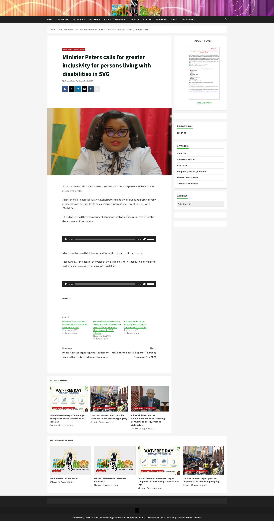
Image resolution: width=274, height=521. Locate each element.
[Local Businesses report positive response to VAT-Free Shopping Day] (109, 399)
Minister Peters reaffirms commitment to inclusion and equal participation (75, 324)
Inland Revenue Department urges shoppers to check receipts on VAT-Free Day (68, 418)
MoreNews (182, 517)
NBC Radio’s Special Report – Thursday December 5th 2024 (134, 353)
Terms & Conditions (187, 183)
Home (49, 19)
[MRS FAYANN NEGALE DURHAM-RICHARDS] (115, 460)
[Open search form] (226, 19)
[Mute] (144, 239)
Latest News (78, 19)
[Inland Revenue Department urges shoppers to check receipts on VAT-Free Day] (69, 399)
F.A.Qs (174, 19)
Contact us (187, 19)
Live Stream (62, 19)
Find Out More (204, 102)
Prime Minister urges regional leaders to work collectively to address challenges (85, 353)
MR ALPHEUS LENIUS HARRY (64, 478)
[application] (109, 239)
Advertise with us (186, 159)
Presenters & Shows (114, 19)
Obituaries (94, 19)
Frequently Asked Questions (191, 171)
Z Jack (54, 425)
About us (181, 153)
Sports (135, 19)
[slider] (151, 239)
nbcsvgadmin (69, 81)
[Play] (66, 239)
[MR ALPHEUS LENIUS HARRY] (70, 460)
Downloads (161, 19)
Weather (147, 19)
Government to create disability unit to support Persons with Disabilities (135, 324)
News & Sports (79, 49)
